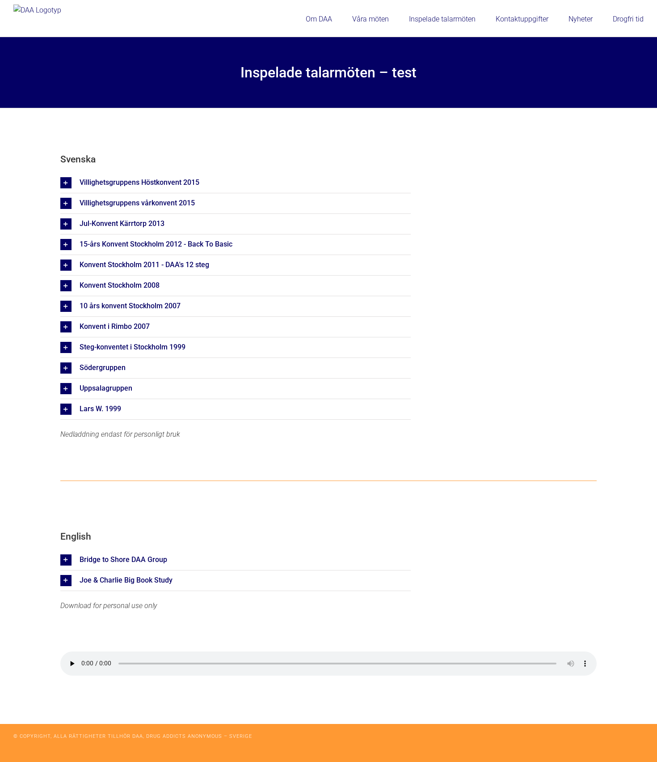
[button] (235, 183)
